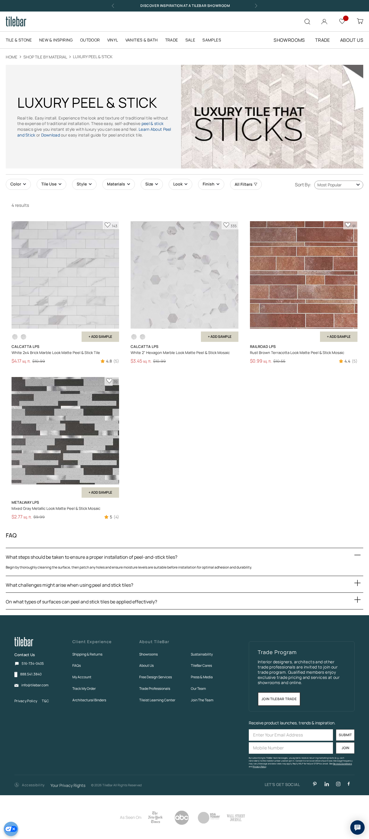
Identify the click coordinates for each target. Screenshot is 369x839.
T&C (45, 700)
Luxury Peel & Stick (92, 56)
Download (50, 135)
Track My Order (84, 688)
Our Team (198, 688)
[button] (29, 785)
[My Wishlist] (342, 21)
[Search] (307, 21)
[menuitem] (22, 40)
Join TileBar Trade (279, 699)
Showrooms (148, 654)
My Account (81, 677)
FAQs (76, 665)
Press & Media (202, 677)
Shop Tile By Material (45, 57)
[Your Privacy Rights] (11, 829)
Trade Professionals (154, 688)
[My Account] (324, 20)
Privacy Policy (25, 700)
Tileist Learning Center (157, 700)
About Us (146, 665)
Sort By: (303, 184)
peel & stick (152, 123)
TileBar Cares (201, 665)
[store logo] (16, 21)
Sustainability (202, 654)
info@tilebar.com (34, 685)
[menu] (117, 40)
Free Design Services (155, 677)
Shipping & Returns (87, 654)
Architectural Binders (89, 700)
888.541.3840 (31, 674)
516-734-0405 (33, 663)
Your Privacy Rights (67, 785)
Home (12, 57)
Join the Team (202, 700)
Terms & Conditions (342, 763)
